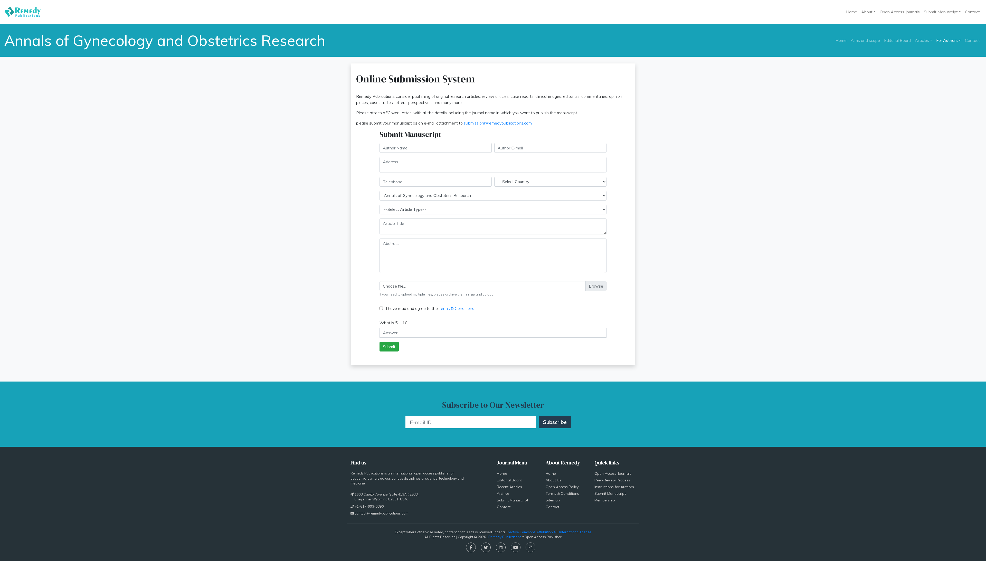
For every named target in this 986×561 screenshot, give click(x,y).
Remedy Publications (505, 537)
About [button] (867, 11)
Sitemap (553, 500)
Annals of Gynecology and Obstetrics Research (164, 40)
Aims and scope (865, 40)
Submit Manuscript (512, 500)
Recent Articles (509, 486)
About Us (553, 480)
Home (851, 11)
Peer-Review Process (612, 480)
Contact (972, 11)
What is (393, 322)
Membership (604, 500)
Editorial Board (897, 40)
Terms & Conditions (456, 308)
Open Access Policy (562, 486)
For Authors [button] (947, 40)
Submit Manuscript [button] (941, 11)
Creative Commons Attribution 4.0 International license (548, 532)
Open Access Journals (900, 11)
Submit (389, 346)
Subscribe (555, 422)
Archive (503, 493)
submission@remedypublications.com (498, 123)
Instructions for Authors (614, 486)
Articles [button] (922, 40)
